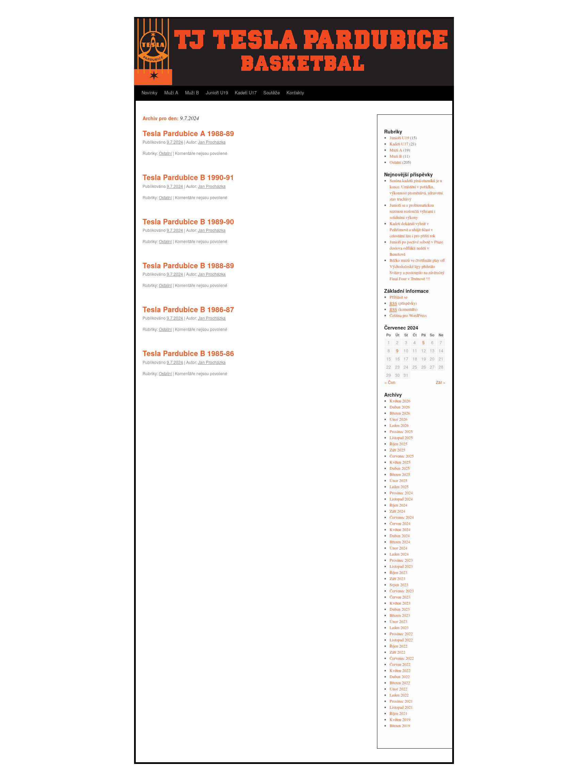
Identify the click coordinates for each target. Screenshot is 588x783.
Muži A (171, 92)
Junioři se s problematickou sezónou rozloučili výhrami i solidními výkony (412, 211)
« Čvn (390, 382)
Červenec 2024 (402, 517)
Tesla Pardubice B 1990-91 (188, 177)
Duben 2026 (400, 407)
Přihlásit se (398, 297)
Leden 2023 (399, 627)
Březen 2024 (400, 541)
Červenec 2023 (402, 590)
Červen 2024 (400, 523)
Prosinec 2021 (401, 701)
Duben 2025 (400, 468)
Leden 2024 (399, 554)
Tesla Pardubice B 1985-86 (188, 353)
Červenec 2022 (402, 658)
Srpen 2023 (399, 584)
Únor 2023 (398, 621)
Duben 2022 (400, 676)
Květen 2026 (400, 400)
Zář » (440, 382)
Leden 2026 (399, 425)
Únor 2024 (398, 547)
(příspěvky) (403, 303)
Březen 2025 (400, 474)
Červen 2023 (400, 597)
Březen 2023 (400, 615)
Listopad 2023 (401, 566)
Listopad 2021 (401, 707)
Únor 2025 (398, 480)
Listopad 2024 (401, 498)
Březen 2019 (400, 725)
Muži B (192, 92)
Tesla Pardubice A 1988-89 (188, 133)
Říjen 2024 (398, 505)
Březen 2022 (400, 682)
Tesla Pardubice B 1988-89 (188, 265)
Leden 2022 (399, 695)
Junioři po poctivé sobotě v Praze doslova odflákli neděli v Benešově (416, 248)
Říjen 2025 (398, 443)
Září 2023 (397, 578)
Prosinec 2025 (401, 431)
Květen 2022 (400, 670)
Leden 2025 (399, 486)
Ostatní (165, 153)
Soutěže (271, 92)
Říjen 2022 (398, 646)
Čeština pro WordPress (408, 315)
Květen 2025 (400, 462)
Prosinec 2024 (401, 492)
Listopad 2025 (401, 437)
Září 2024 (397, 511)
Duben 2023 (400, 609)
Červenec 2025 (402, 456)
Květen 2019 (400, 719)
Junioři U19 (217, 92)
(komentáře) (404, 309)
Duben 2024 (400, 535)
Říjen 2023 (398, 572)
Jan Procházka (212, 142)
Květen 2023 (400, 603)
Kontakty (295, 92)
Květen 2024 (400, 529)
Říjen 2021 (398, 713)
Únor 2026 (398, 419)
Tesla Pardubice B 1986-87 (188, 309)
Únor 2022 (398, 688)
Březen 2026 (400, 413)
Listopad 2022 (401, 639)
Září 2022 (397, 652)
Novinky (150, 92)
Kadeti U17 (246, 92)
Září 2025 (397, 449)
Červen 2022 (400, 664)
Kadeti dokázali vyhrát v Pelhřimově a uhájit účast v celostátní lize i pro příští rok (412, 229)
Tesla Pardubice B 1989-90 (188, 221)
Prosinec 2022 (401, 633)
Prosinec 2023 (401, 560)
